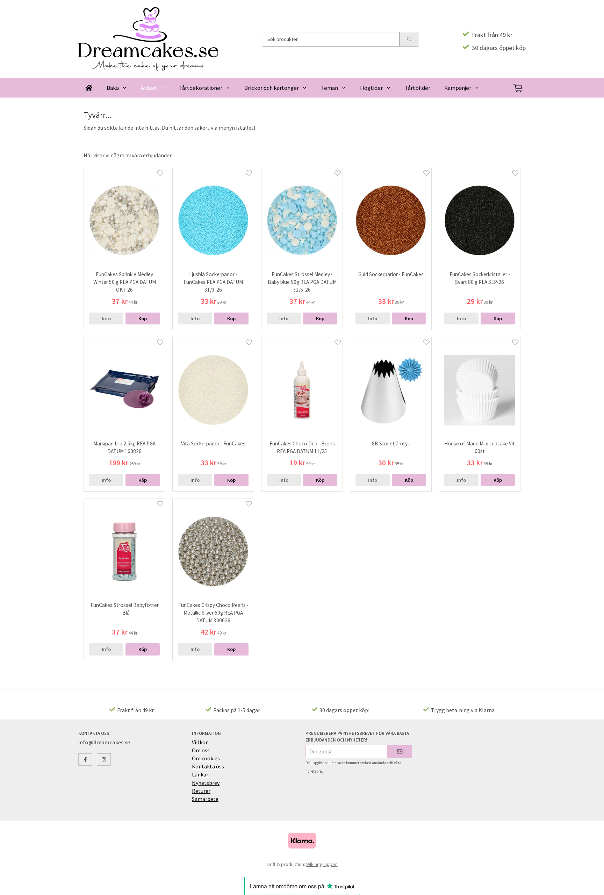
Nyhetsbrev (206, 782)
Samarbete (205, 798)
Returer (201, 790)
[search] (409, 39)
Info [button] (106, 318)
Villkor (200, 742)
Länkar (200, 774)
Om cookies (206, 758)
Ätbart (149, 88)
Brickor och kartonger (271, 88)
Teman (329, 88)
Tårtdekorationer (200, 88)
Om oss (201, 750)
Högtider (371, 88)
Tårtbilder (417, 88)
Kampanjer (457, 88)
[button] (142, 318)
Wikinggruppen (322, 864)
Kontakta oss (208, 766)
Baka (113, 88)
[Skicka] (399, 751)
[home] (89, 88)
